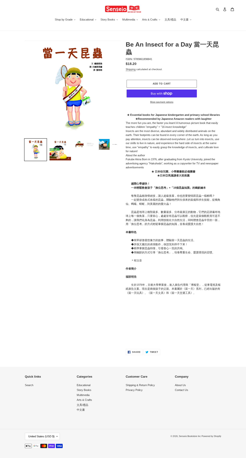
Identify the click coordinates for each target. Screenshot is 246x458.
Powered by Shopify (211, 436)
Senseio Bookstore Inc (190, 436)
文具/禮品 (82, 404)
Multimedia (83, 395)
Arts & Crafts (84, 399)
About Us (180, 385)
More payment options (161, 102)
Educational (83, 385)
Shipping (131, 69)
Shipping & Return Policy (140, 385)
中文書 (81, 409)
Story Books (84, 389)
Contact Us (181, 389)
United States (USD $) (41, 436)
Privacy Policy (134, 389)
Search (29, 385)
